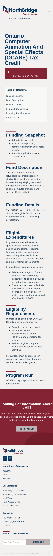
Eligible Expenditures (17, 109)
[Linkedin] (10, 458)
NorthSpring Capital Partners (15, 494)
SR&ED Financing (10, 505)
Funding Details (14, 104)
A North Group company (20, 19)
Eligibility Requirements (18, 113)
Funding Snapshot (15, 96)
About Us (7, 470)
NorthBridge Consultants (13, 490)
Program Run (12, 117)
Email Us (6, 525)
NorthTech (7, 498)
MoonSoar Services (43, 553)
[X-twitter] (5, 458)
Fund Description (15, 100)
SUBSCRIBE (38, 542)
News (5, 474)
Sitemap (6, 478)
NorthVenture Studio (11, 501)
